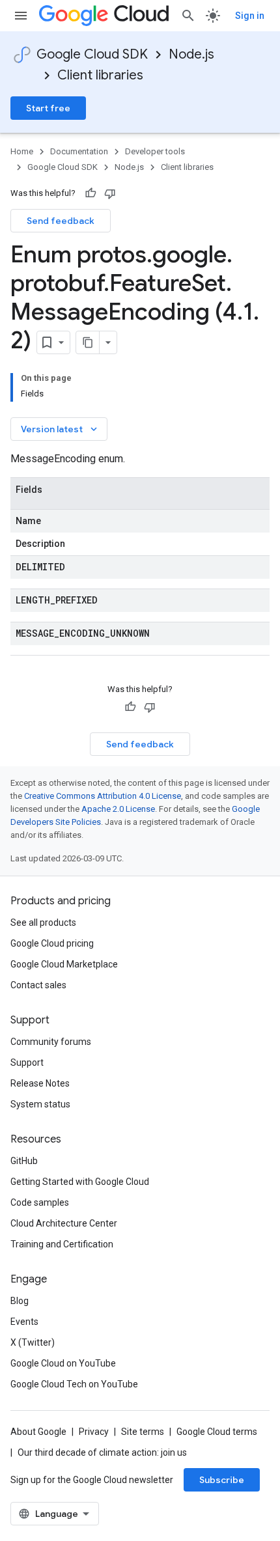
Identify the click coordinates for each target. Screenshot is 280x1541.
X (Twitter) (32, 1342)
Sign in (249, 15)
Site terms (142, 1431)
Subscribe (221, 1480)
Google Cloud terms (216, 1431)
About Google (38, 1431)
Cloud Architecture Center (63, 1223)
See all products (43, 922)
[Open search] (188, 15)
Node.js (191, 54)
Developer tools (155, 151)
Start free (48, 108)
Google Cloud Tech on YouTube (74, 1384)
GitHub (24, 1161)
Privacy (94, 1431)
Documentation (79, 151)
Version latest (60, 429)
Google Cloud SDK (92, 54)
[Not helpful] (110, 193)
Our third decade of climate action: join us (102, 1452)
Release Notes (40, 1083)
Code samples (39, 1202)
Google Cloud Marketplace (64, 964)
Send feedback (60, 221)
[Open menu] (21, 15)
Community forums (50, 1041)
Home (21, 151)
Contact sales (38, 985)
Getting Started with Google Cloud (79, 1181)
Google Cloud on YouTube (63, 1363)
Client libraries (100, 75)
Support (27, 1062)
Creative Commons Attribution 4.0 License (102, 796)
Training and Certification (61, 1244)
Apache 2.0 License (118, 809)
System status (40, 1104)
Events (24, 1321)
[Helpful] (90, 193)
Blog (19, 1301)
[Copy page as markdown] (88, 342)
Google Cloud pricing (52, 943)
